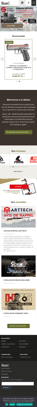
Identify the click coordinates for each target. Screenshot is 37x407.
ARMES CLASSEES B (8, 344)
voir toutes (18, 171)
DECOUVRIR (11, 26)
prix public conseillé (18, 75)
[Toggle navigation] (33, 3)
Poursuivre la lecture (10, 251)
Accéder (18, 187)
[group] (18, 159)
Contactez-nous (25, 357)
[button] (14, 29)
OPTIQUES (22, 341)
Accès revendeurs (7, 357)
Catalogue (4, 374)
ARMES (3, 341)
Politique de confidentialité (24, 404)
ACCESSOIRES (24, 344)
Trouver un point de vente (18, 132)
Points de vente (6, 371)
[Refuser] (35, 401)
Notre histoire (5, 368)
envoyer (5, 387)
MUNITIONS (5, 347)
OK (6, 404)
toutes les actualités (17, 326)
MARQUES (22, 347)
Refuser (12, 404)
